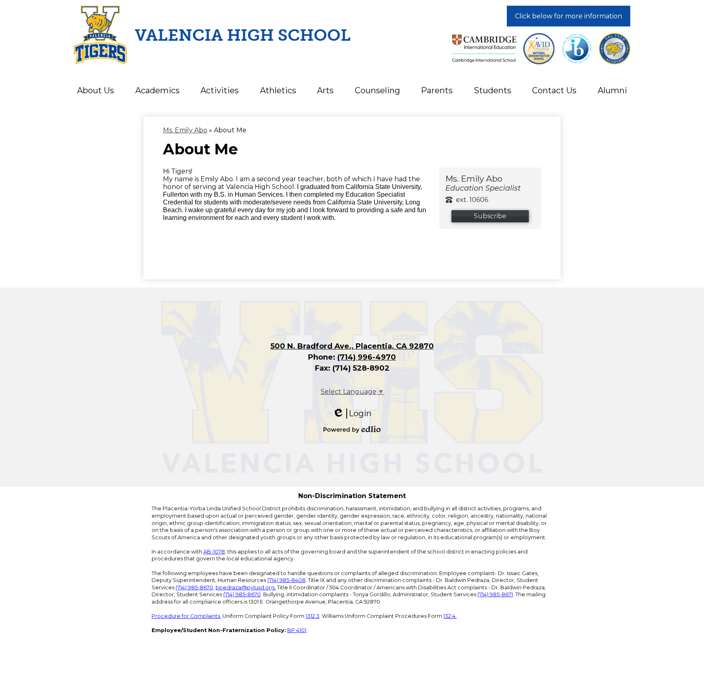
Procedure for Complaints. (186, 616)
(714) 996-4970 (366, 357)
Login (352, 413)
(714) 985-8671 (495, 594)
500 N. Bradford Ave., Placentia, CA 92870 (352, 346)
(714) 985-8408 (286, 580)
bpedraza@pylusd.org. (246, 587)
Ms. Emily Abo (185, 130)
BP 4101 (296, 630)
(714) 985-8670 (194, 587)
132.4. (450, 616)
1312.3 (312, 616)
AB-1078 (214, 552)
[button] (95, 90)
